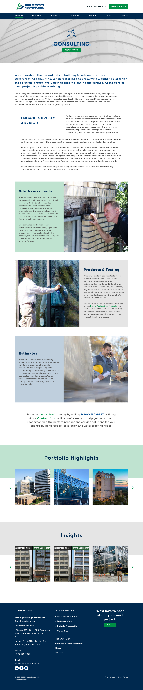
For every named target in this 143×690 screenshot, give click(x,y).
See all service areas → (26, 621)
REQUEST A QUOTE (118, 6)
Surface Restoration (67, 616)
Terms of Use (110, 677)
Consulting (62, 631)
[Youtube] (26, 668)
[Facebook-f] (21, 668)
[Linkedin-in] (17, 668)
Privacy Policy (122, 677)
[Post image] (32, 487)
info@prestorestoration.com (28, 663)
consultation (49, 414)
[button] (71, 616)
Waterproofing (64, 621)
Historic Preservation (67, 626)
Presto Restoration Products (103, 306)
